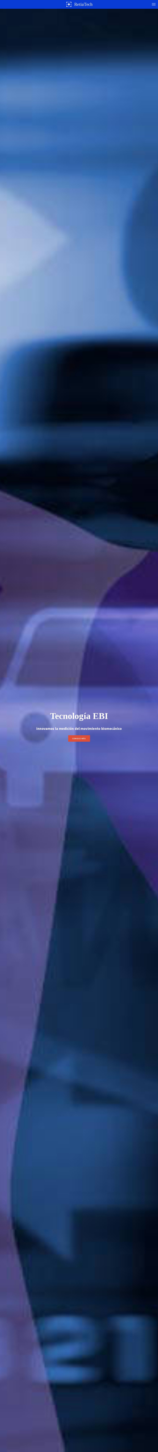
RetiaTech (83, 4)
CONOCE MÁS (79, 738)
